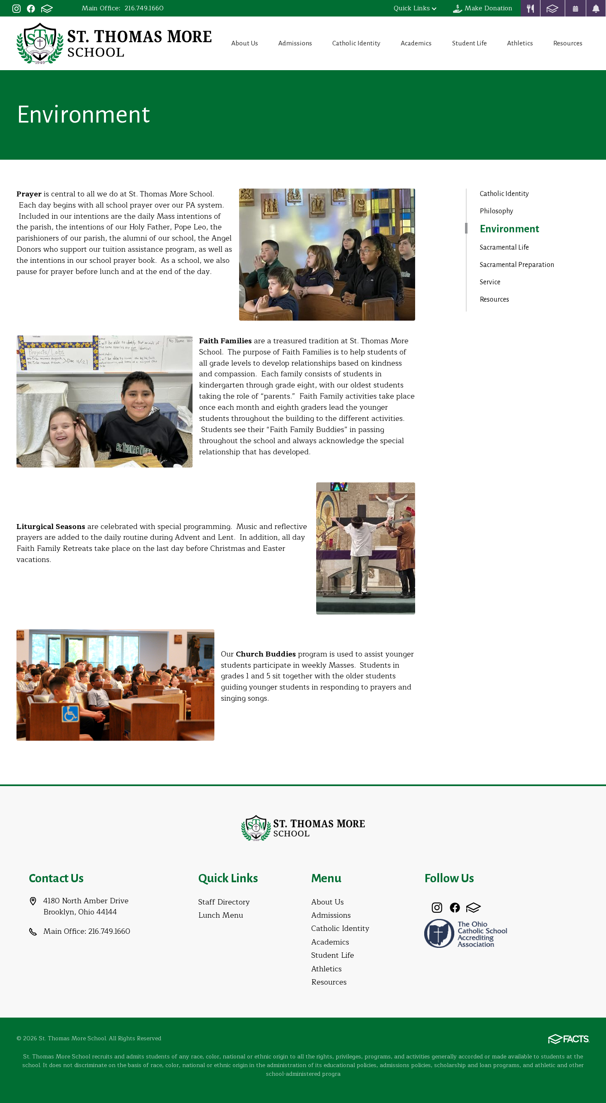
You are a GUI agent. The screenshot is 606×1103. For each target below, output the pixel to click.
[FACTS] (47, 8)
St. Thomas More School (113, 43)
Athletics (520, 43)
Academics (416, 43)
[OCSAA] (465, 932)
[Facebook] (31, 8)
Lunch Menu (220, 915)
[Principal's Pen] (596, 8)
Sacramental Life (504, 247)
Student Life (469, 43)
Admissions (295, 43)
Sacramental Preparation (517, 265)
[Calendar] (575, 8)
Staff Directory (224, 902)
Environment (509, 229)
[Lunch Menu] (530, 8)
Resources (568, 43)
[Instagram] (16, 8)
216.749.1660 (144, 8)
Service (490, 282)
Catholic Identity (356, 43)
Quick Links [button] (412, 8)
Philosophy (496, 211)
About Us (244, 43)
